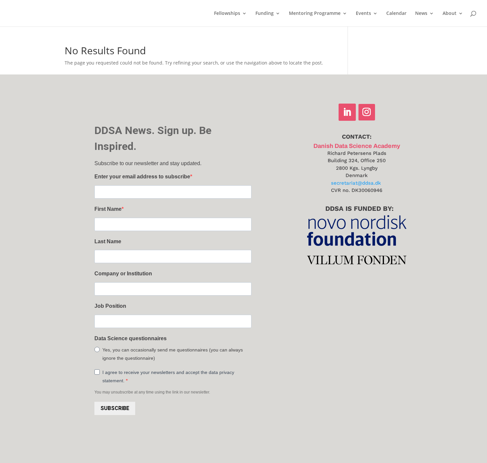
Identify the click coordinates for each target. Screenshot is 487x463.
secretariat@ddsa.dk (356, 183)
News (421, 13)
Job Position (110, 306)
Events (363, 13)
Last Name (107, 241)
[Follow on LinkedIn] (347, 112)
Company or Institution (123, 273)
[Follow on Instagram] (366, 112)
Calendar (396, 13)
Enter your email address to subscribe (142, 176)
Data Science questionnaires (130, 338)
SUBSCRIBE (114, 408)
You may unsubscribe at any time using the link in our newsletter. (152, 392)
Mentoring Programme (315, 13)
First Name (108, 209)
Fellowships (227, 13)
